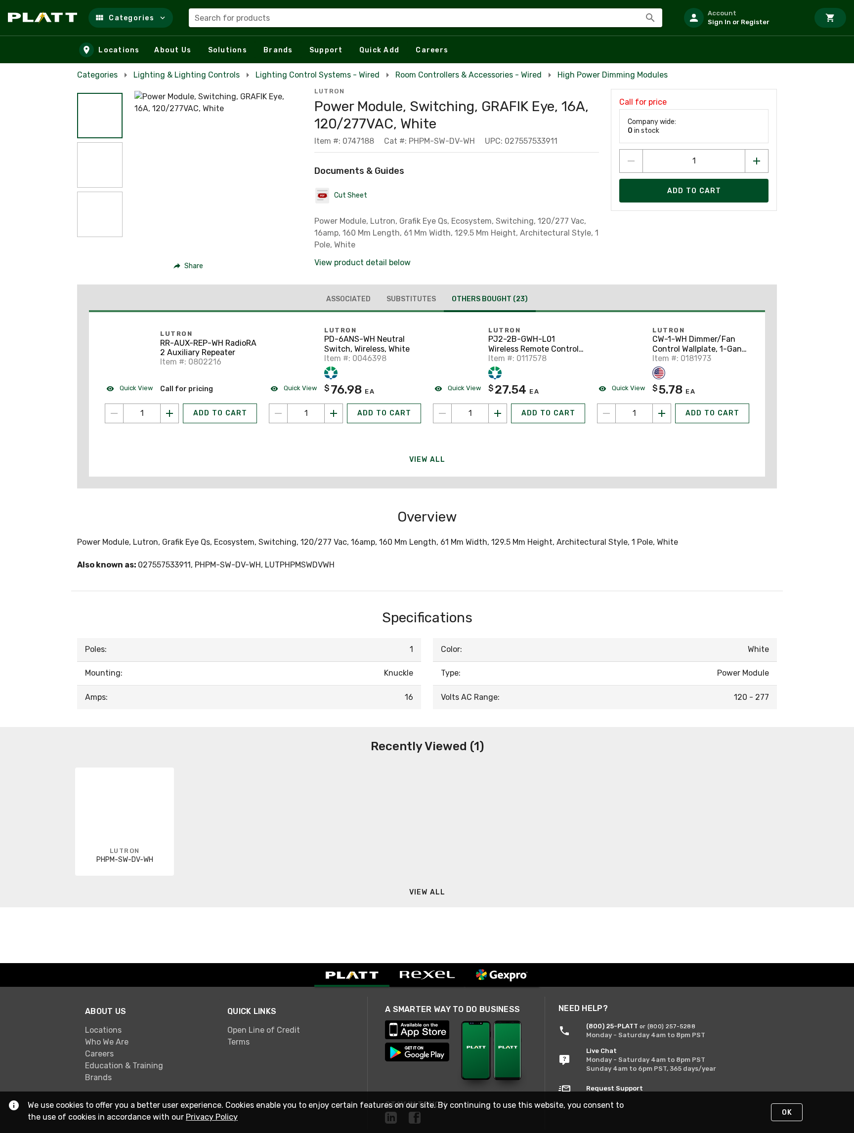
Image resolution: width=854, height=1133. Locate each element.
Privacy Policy (212, 1117)
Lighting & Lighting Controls (186, 75)
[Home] (44, 18)
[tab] (348, 299)
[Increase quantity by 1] (756, 161)
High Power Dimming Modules (612, 75)
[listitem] (742, 17)
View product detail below (362, 262)
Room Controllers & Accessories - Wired (468, 75)
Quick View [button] (135, 388)
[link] (148, 1030)
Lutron (329, 91)
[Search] (650, 18)
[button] (130, 18)
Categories (97, 75)
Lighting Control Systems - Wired (318, 75)
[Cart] (830, 18)
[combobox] (425, 17)
